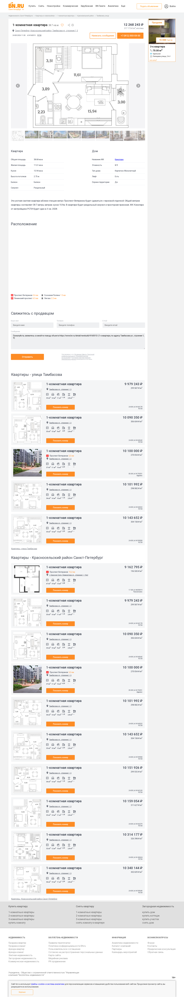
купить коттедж (151, 915)
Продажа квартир (17, 943)
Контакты (152, 946)
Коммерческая (70, 6)
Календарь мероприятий (124, 952)
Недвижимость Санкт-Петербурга (20, 16)
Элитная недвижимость (20, 955)
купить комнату (17, 922)
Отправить (27, 357)
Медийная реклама (58, 958)
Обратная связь (155, 952)
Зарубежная (87, 6)
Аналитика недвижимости (125, 943)
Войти (173, 6)
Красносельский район (85, 16)
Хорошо (22, 992)
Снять (41, 6)
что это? (153, 60)
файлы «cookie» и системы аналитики (47, 984)
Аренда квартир (16, 949)
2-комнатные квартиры (21, 915)
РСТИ (39, 35)
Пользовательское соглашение (64, 949)
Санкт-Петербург (14, 9)
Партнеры (117, 949)
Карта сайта (54, 955)
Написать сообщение (103, 35)
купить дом (148, 912)
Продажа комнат (16, 946)
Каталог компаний (121, 946)
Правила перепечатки (59, 943)
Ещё (123, 6)
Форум (150, 943)
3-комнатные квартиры (21, 919)
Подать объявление (149, 6)
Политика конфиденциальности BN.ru (67, 946)
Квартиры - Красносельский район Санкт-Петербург (34, 899)
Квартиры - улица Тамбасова (24, 549)
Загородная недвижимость (22, 958)
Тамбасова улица (102, 16)
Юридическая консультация (161, 949)
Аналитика (113, 6)
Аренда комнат (16, 952)
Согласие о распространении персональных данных (76, 358)
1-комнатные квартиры (65, 16)
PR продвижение (57, 961)
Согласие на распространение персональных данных (75, 952)
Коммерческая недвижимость (23, 961)
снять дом (148, 922)
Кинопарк (119, 159)
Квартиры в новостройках (45, 16)
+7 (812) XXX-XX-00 (130, 35)
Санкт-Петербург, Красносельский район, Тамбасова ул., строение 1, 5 (46, 31)
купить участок (150, 919)
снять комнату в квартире (90, 922)
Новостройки (53, 6)
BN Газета (100, 6)
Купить (32, 6)
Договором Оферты (80, 354)
